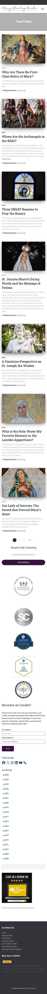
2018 (7, 812)
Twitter (26, 2)
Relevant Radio (7, 936)
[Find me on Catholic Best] (17, 888)
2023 (7, 789)
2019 (7, 807)
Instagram (20, 2)
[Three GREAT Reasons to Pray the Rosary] (23, 186)
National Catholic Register (11, 949)
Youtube (23, 2)
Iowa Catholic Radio (9, 946)
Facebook (17, 2)
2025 (7, 780)
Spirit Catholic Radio (9, 944)
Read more (6, 159)
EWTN (4, 933)
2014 (7, 831)
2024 (7, 784)
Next (30, 540)
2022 (7, 793)
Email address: (8, 738)
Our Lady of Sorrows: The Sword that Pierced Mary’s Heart (21, 510)
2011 (7, 845)
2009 (7, 854)
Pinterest (29, 2)
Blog (3, 68)
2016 (7, 821)
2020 (7, 803)
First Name (6, 730)
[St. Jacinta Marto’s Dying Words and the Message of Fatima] (23, 256)
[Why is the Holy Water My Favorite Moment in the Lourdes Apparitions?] (23, 408)
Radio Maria (6, 938)
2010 (7, 849)
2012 (7, 840)
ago (21, 90)
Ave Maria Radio (8, 941)
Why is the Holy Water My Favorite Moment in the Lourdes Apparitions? (22, 435)
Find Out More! (23, 562)
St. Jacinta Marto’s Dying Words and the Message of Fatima (21, 283)
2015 (7, 826)
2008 (7, 859)
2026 (7, 775)
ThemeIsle (32, 988)
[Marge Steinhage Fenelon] (21, 9)
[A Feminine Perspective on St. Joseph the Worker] (23, 338)
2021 (7, 798)
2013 (7, 835)
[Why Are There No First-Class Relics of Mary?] (23, 48)
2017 (7, 817)
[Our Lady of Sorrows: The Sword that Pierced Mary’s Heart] (23, 482)
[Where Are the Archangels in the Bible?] (23, 113)
